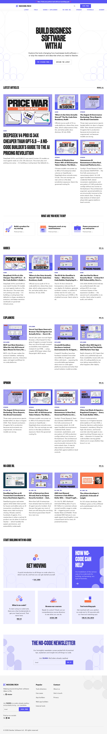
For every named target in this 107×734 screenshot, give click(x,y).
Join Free (85, 6)
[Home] (17, 9)
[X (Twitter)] (4, 718)
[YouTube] (9, 718)
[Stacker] (9, 694)
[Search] (74, 6)
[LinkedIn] (6, 718)
